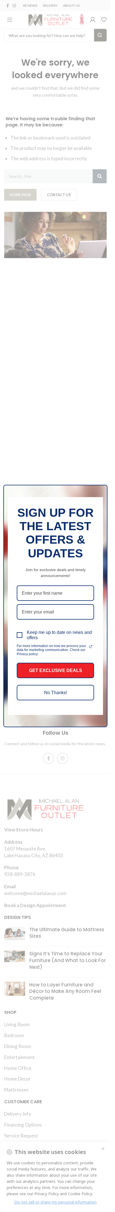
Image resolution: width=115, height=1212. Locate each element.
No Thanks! (55, 692)
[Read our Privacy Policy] (90, 646)
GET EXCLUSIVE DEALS (55, 670)
